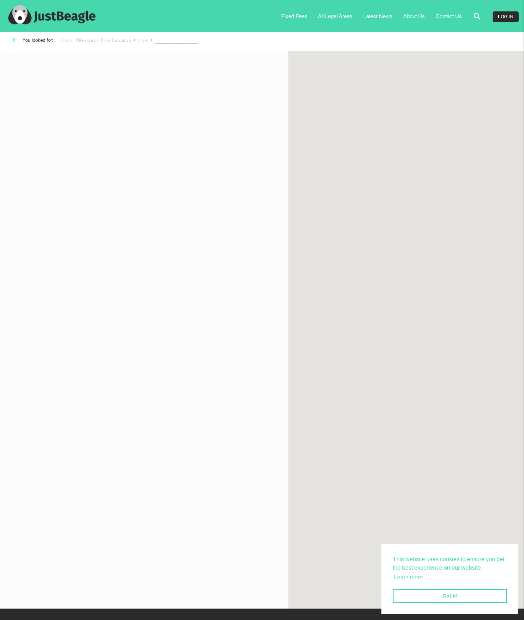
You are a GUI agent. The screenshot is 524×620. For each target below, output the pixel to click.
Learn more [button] (408, 577)
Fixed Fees (294, 16)
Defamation (118, 40)
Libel (68, 40)
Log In (505, 16)
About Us (414, 16)
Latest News (377, 16)
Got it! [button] (450, 596)
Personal (89, 40)
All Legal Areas (335, 16)
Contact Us (449, 16)
